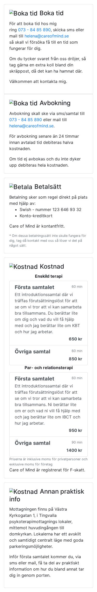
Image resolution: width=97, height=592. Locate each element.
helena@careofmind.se (47, 35)
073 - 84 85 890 (34, 29)
